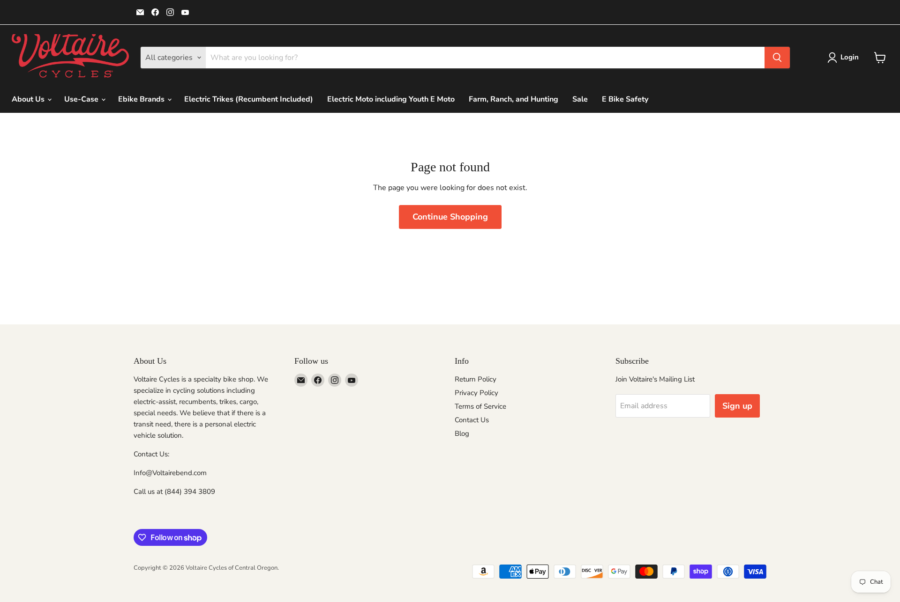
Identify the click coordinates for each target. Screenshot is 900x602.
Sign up (737, 405)
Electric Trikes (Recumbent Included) (248, 99)
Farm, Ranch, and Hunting (513, 99)
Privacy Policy (476, 392)
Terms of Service (480, 406)
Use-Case (82, 99)
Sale (580, 99)
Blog (462, 433)
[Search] (777, 57)
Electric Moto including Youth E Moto (391, 99)
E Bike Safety (625, 99)
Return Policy (475, 379)
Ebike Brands (142, 99)
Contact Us (472, 420)
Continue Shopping (450, 216)
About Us (29, 99)
